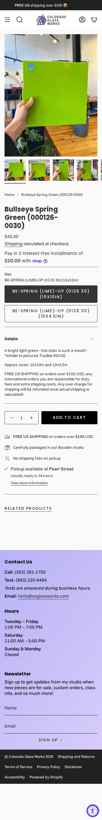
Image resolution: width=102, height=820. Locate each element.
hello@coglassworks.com (43, 596)
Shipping (13, 243)
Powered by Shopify (46, 777)
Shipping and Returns (76, 756)
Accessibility (15, 777)
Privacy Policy (48, 766)
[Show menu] (7, 19)
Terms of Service (18, 766)
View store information (29, 482)
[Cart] (94, 19)
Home (9, 194)
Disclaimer (73, 766)
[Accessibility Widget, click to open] (92, 810)
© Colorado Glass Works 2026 (29, 756)
